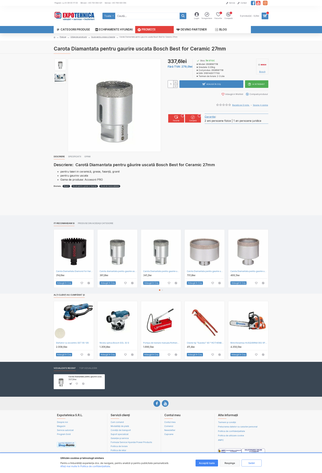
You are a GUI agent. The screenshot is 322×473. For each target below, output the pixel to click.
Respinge (230, 463)
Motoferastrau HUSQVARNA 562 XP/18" (248, 343)
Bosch (66, 186)
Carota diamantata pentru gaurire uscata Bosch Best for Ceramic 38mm (118, 271)
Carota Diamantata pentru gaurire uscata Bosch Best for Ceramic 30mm (161, 271)
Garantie (210, 116)
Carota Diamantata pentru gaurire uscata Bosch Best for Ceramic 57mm (248, 271)
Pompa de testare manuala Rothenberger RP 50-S (161, 343)
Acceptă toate (207, 463)
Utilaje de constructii (78, 37)
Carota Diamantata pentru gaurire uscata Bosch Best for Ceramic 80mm (205, 271)
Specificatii (74, 156)
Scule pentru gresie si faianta (103, 37)
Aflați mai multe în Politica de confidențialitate (85, 466)
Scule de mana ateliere (110, 186)
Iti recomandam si (64, 223)
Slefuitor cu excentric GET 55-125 (72, 343)
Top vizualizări (88, 368)
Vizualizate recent (65, 368)
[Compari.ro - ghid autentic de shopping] (92, 445)
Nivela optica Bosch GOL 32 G (114, 343)
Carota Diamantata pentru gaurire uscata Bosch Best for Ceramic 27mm (85, 377)
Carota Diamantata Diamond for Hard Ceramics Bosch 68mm (74, 271)
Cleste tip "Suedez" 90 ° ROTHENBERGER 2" (205, 343)
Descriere (59, 156)
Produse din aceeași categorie (95, 223)
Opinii (87, 156)
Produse (63, 37)
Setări (251, 463)
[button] (159, 290)
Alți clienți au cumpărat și (69, 295)
